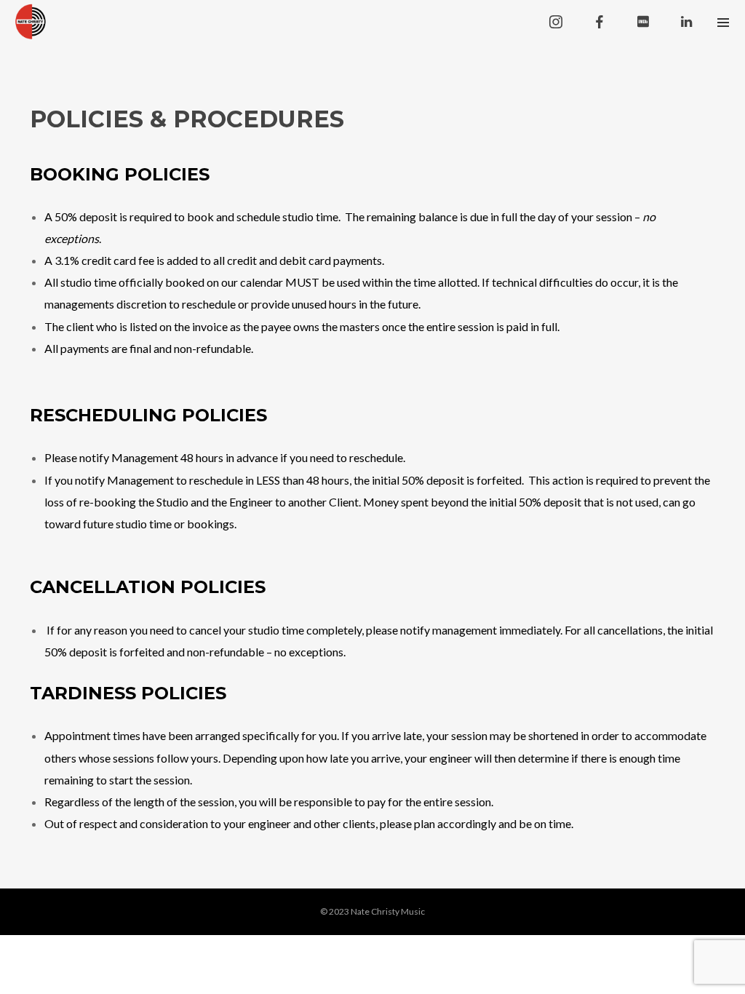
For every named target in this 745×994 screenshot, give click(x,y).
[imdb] (643, 21)
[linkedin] (686, 21)
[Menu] (723, 22)
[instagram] (555, 21)
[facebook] (599, 21)
